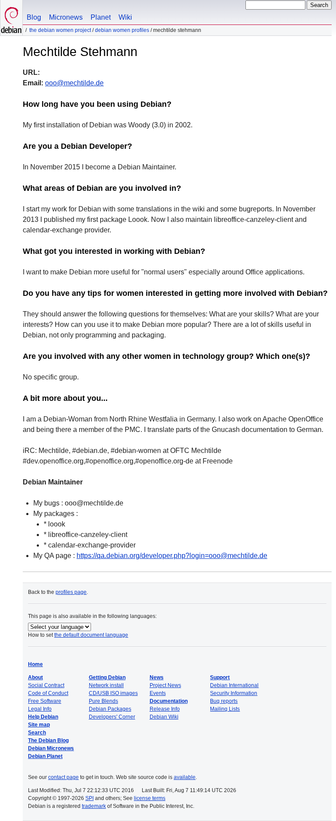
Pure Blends (103, 701)
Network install (106, 685)
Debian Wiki (164, 717)
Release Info (165, 709)
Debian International (234, 685)
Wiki (125, 17)
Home (35, 664)
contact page (63, 777)
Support (220, 677)
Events (158, 693)
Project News (165, 685)
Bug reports (224, 701)
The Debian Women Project (60, 30)
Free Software (44, 701)
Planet (101, 17)
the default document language (91, 635)
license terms (149, 798)
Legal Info (40, 709)
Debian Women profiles (122, 30)
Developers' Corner (112, 717)
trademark (94, 806)
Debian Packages (110, 709)
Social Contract (46, 685)
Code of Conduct (48, 693)
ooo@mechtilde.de (74, 83)
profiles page (71, 592)
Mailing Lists (225, 709)
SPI (89, 798)
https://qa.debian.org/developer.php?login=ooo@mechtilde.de (172, 555)
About (35, 677)
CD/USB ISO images (113, 693)
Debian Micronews (51, 748)
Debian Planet (45, 756)
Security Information (233, 693)
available (185, 777)
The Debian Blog (48, 740)
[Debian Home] (11, 17)
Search (37, 733)
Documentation (169, 701)
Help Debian (43, 717)
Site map (39, 725)
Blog (34, 17)
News (157, 677)
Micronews (66, 17)
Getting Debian (107, 677)
